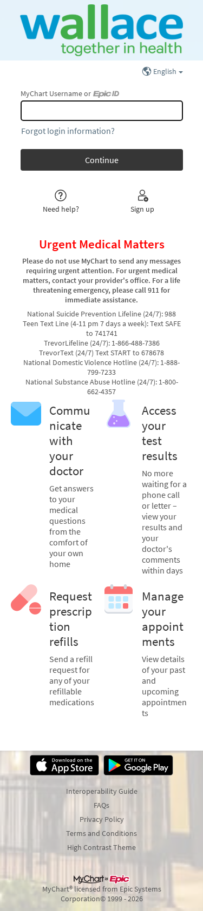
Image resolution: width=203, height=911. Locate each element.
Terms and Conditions (101, 833)
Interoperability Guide (101, 791)
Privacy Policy (102, 819)
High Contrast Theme (101, 847)
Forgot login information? (68, 130)
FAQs (101, 805)
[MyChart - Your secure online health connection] (101, 30)
